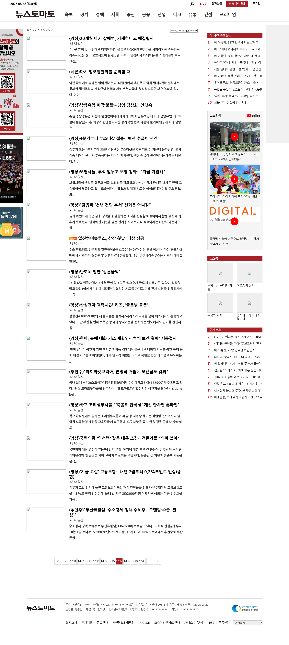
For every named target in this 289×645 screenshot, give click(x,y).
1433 (88, 561)
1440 (142, 561)
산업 (162, 14)
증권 (131, 14)
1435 (104, 561)
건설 (208, 14)
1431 (73, 561)
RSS (211, 622)
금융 (146, 14)
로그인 (256, 3)
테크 (177, 14)
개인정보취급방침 (123, 622)
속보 (69, 14)
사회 (115, 14)
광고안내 (102, 622)
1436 (111, 561)
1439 (134, 561)
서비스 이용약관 (194, 622)
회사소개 (71, 622)
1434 (96, 561)
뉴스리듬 (215, 115)
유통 (193, 14)
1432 (81, 561)
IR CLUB (144, 622)
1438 (127, 561)
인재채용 (86, 622)
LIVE (203, 3)
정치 (84, 14)
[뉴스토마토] (35, 14)
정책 (100, 14)
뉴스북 (213, 258)
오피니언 (48, 30)
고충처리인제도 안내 (167, 622)
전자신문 (217, 3)
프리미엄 (228, 14)
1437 (119, 561)
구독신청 (224, 622)
